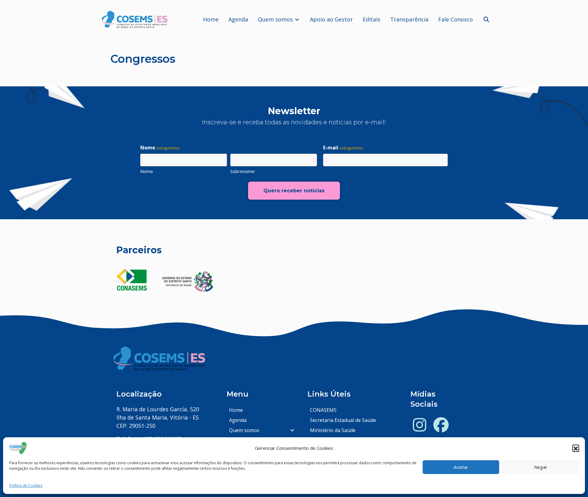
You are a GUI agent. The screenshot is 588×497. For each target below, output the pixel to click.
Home (236, 410)
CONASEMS (323, 410)
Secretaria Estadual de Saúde (343, 420)
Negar (540, 467)
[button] (576, 448)
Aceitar (461, 467)
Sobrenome (242, 171)
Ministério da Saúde (333, 430)
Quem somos (244, 430)
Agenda (238, 420)
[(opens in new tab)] (131, 279)
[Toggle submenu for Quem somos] (297, 19)
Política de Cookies (25, 485)
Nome (146, 171)
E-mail (342, 147)
